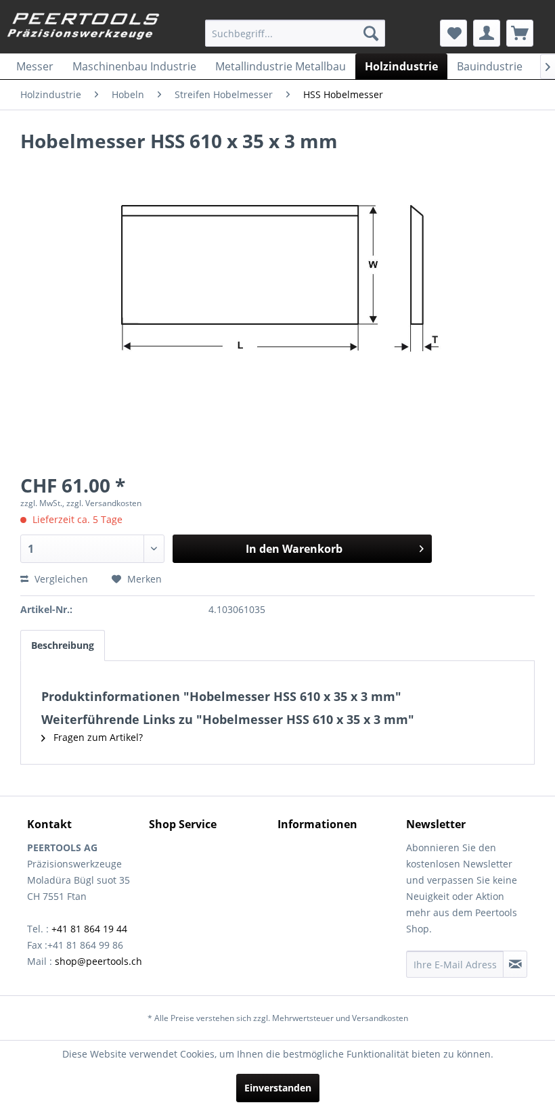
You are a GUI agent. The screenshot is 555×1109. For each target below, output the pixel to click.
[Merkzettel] (453, 33)
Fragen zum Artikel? (97, 737)
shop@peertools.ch (98, 961)
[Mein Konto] (486, 33)
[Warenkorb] (519, 33)
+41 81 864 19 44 (89, 928)
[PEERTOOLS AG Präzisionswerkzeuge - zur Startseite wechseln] (83, 29)
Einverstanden (277, 1087)
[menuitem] (295, 33)
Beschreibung (62, 645)
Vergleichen (60, 578)
